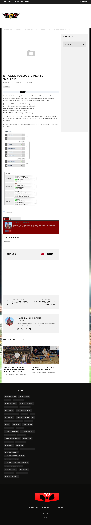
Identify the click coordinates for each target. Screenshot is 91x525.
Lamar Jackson (20, 441)
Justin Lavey (9, 441)
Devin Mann (21, 434)
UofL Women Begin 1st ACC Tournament (44, 303)
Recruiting (45, 30)
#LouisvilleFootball (11, 414)
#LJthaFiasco (9, 410)
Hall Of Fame (18, 1)
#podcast (24, 414)
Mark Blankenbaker (11, 82)
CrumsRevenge (58, 30)
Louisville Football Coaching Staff (16, 462)
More (67, 30)
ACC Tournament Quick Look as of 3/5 (17, 303)
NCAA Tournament (10, 469)
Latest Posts (15, 219)
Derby (37, 30)
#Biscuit (7, 400)
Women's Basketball (11, 476)
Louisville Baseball (11, 448)
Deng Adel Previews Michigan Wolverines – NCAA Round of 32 (15, 370)
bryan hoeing (9, 427)
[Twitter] (6, 231)
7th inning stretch (23, 417)
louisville (19, 445)
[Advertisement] (57, 16)
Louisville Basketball (27, 448)
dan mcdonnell (10, 434)
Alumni (7, 424)
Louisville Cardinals (11, 452)
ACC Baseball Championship (13, 421)
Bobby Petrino (27, 424)
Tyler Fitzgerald (22, 473)
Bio (7, 219)
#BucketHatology (10, 403)
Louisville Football (11, 459)
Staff (27, 1)
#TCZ (32, 414)
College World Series (27, 431)
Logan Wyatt (9, 445)
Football (8, 30)
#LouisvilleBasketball (24, 410)
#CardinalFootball (11, 407)
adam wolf (28, 421)
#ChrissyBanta (25, 407)
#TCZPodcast (9, 417)
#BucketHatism (18, 400)
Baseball (29, 30)
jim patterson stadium (12, 438)
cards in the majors (11, 431)
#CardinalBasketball (26, 403)
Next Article (45, 299)
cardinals (20, 427)
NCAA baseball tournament (13, 466)
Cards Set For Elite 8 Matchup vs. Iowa (42, 369)
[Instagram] (8, 231)
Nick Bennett (24, 469)
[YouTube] (10, 231)
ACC (33, 417)
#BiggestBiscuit (24, 396)
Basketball (19, 30)
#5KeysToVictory (10, 396)
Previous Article (18, 299)
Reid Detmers (9, 473)
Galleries (7, 1)
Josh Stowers (27, 438)
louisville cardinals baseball (14, 455)
